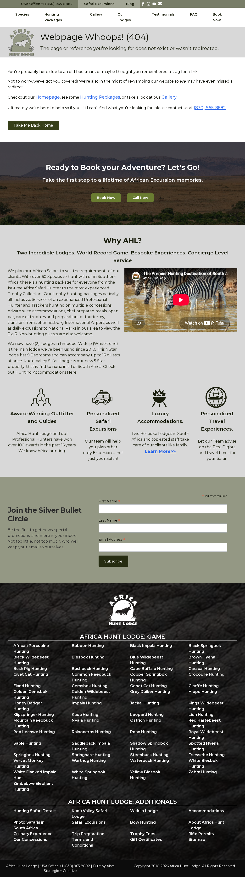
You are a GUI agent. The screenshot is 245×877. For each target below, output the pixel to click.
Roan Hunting (143, 732)
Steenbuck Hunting (149, 755)
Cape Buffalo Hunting (151, 668)
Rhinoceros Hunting (91, 732)
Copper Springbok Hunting (148, 677)
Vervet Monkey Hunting (28, 763)
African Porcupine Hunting (31, 648)
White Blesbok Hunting (203, 763)
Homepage (48, 97)
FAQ (193, 14)
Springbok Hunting (31, 755)
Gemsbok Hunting (89, 686)
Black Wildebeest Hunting (31, 660)
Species (22, 14)
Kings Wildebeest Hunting (206, 706)
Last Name (109, 520)
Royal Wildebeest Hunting (206, 735)
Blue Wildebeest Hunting (146, 660)
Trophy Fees (142, 834)
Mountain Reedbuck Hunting (33, 723)
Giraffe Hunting (204, 686)
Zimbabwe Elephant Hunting (33, 786)
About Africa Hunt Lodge (206, 825)
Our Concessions (30, 839)
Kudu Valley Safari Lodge (89, 814)
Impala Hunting (87, 703)
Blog (130, 4)
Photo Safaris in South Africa (29, 825)
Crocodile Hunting (206, 674)
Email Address (112, 539)
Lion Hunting (201, 714)
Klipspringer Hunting (33, 714)
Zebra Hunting (203, 772)
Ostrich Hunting (145, 720)
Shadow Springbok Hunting (149, 746)
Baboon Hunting (88, 645)
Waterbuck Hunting (149, 760)
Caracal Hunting (204, 668)
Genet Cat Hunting (148, 686)
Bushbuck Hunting (90, 668)
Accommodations (206, 811)
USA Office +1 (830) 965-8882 (46, 4)
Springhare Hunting (91, 755)
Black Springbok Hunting (205, 648)
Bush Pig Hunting (30, 668)
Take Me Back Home (33, 125)
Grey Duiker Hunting (150, 691)
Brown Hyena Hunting (202, 660)
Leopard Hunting (147, 714)
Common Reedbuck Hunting (91, 677)
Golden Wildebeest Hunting (91, 694)
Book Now (217, 17)
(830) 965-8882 (210, 107)
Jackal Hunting (144, 703)
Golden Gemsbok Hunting (30, 694)
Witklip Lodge (144, 811)
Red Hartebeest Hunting (205, 723)
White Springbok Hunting (88, 775)
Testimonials (163, 14)
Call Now (140, 198)
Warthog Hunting (89, 760)
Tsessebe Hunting (207, 755)
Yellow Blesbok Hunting (145, 775)
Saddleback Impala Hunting (91, 746)
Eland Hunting (27, 686)
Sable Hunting (27, 743)
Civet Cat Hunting (30, 674)
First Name (109, 501)
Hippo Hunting (203, 691)
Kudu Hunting (85, 714)
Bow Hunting (143, 822)
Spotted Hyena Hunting (204, 746)
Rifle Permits (201, 834)
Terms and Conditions (82, 842)
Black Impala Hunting (151, 645)
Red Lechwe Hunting (34, 732)
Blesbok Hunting (88, 657)
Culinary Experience (33, 834)
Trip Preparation (88, 834)
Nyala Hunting (85, 720)
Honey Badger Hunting (27, 706)
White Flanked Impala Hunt (34, 775)
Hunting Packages (53, 17)
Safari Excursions (99, 4)
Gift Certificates (146, 839)
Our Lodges (124, 17)
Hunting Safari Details (34, 811)
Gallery (96, 14)
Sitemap (197, 839)
